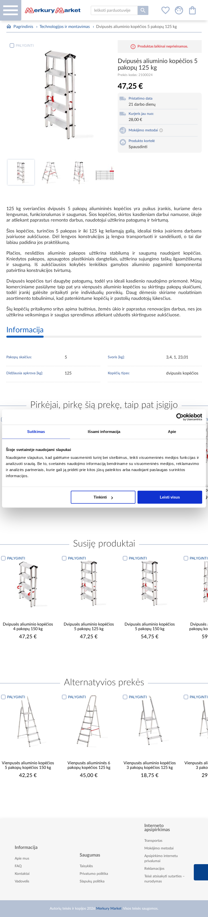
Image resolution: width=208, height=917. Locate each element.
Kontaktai (22, 874)
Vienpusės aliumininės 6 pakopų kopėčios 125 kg (28, 765)
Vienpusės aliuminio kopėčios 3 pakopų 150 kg (150, 765)
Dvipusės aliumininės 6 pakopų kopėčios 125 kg (149, 626)
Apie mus (22, 858)
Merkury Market (109, 908)
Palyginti (25, 45)
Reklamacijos (154, 869)
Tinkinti (100, 497)
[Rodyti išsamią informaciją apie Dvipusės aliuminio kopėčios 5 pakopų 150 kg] (89, 582)
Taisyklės (86, 866)
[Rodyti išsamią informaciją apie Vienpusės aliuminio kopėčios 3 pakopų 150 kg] (150, 721)
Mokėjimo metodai (159, 848)
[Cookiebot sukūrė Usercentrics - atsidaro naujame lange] (180, 417)
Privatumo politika (94, 874)
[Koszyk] (192, 10)
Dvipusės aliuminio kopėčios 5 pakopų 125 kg (28, 626)
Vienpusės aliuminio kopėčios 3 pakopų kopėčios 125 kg (89, 765)
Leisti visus (170, 497)
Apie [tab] (172, 431)
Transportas (153, 841)
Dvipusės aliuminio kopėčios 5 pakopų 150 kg (89, 626)
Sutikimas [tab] (36, 431)
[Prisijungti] (179, 10)
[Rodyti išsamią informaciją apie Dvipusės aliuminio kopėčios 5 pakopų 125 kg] (28, 582)
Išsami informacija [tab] (104, 431)
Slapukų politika (92, 881)
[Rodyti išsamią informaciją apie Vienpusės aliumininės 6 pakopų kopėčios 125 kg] (28, 721)
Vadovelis (22, 881)
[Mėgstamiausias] (165, 10)
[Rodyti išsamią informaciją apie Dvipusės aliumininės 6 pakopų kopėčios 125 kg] (150, 582)
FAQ (18, 866)
